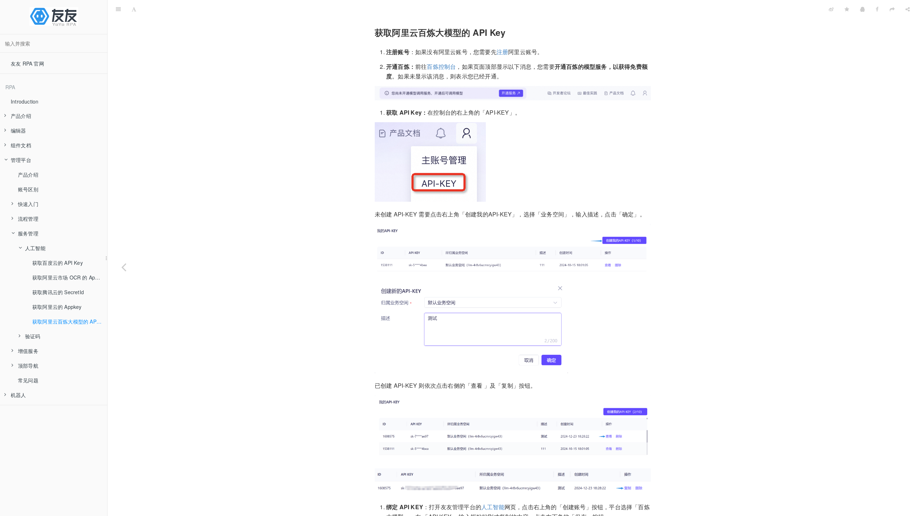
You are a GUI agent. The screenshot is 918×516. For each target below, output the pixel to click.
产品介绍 (28, 174)
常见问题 (28, 380)
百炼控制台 (441, 66)
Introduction (24, 101)
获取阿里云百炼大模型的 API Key (69, 321)
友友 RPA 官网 (27, 63)
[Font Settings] (134, 9)
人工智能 (493, 507)
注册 (502, 52)
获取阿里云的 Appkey (57, 306)
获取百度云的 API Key (57, 262)
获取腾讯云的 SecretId (58, 292)
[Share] (907, 9)
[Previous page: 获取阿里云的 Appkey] (124, 267)
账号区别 (28, 189)
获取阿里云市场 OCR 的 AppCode (69, 277)
